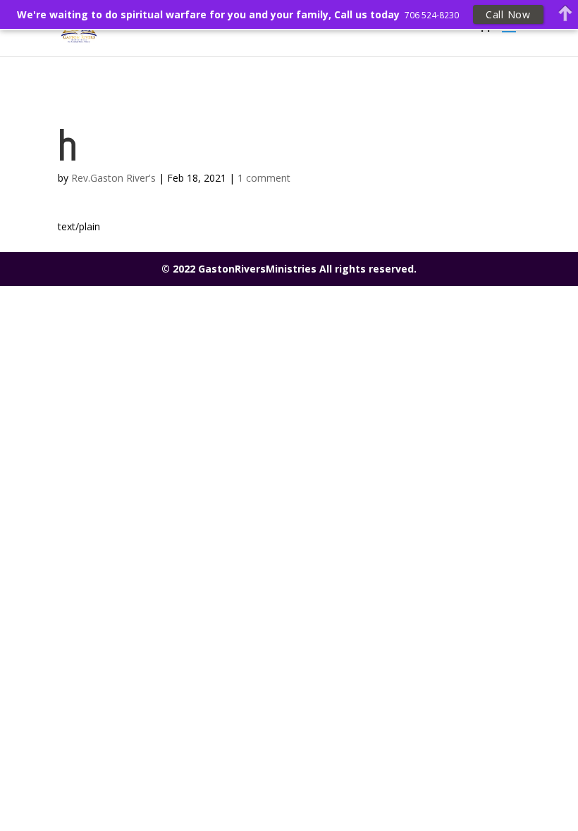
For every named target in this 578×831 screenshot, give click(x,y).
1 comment (264, 178)
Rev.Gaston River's (113, 178)
